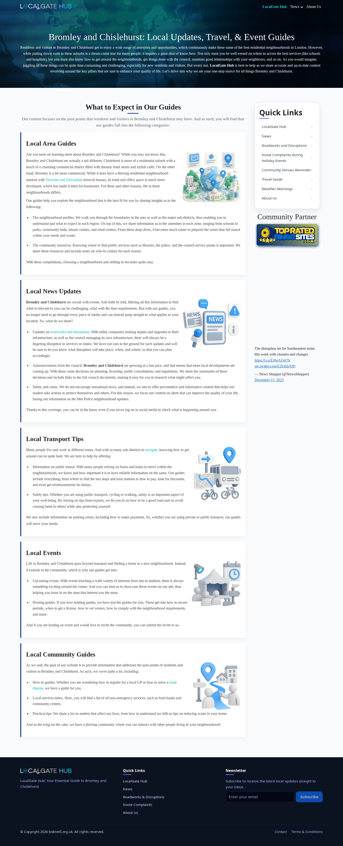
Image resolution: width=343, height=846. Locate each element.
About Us (313, 7)
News (294, 7)
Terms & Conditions (307, 831)
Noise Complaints (137, 804)
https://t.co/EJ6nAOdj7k (272, 360)
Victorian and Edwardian (64, 180)
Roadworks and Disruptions (284, 145)
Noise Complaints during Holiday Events (282, 157)
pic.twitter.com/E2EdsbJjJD (275, 366)
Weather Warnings (277, 188)
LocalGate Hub (274, 7)
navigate (151, 450)
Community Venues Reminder (286, 170)
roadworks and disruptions (69, 332)
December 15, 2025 (269, 380)
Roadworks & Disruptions (143, 797)
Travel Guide (272, 179)
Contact (281, 831)
